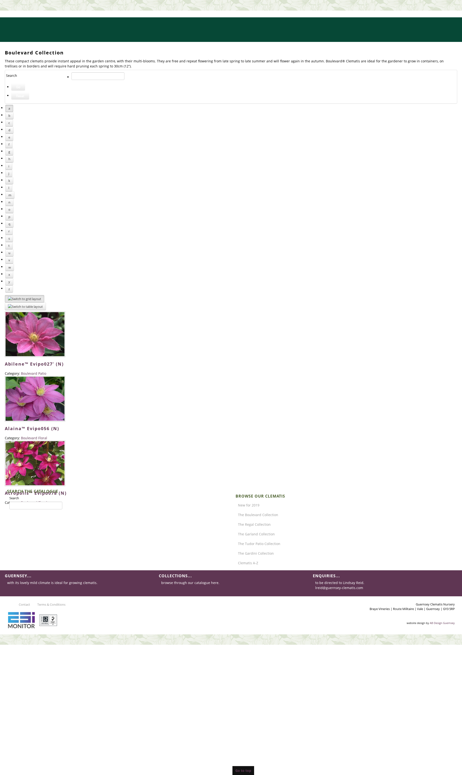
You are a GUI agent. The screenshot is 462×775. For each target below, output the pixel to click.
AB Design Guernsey (442, 623)
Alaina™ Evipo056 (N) (32, 428)
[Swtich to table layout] (25, 306)
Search (14, 498)
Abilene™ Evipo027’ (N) (34, 364)
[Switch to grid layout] (24, 299)
